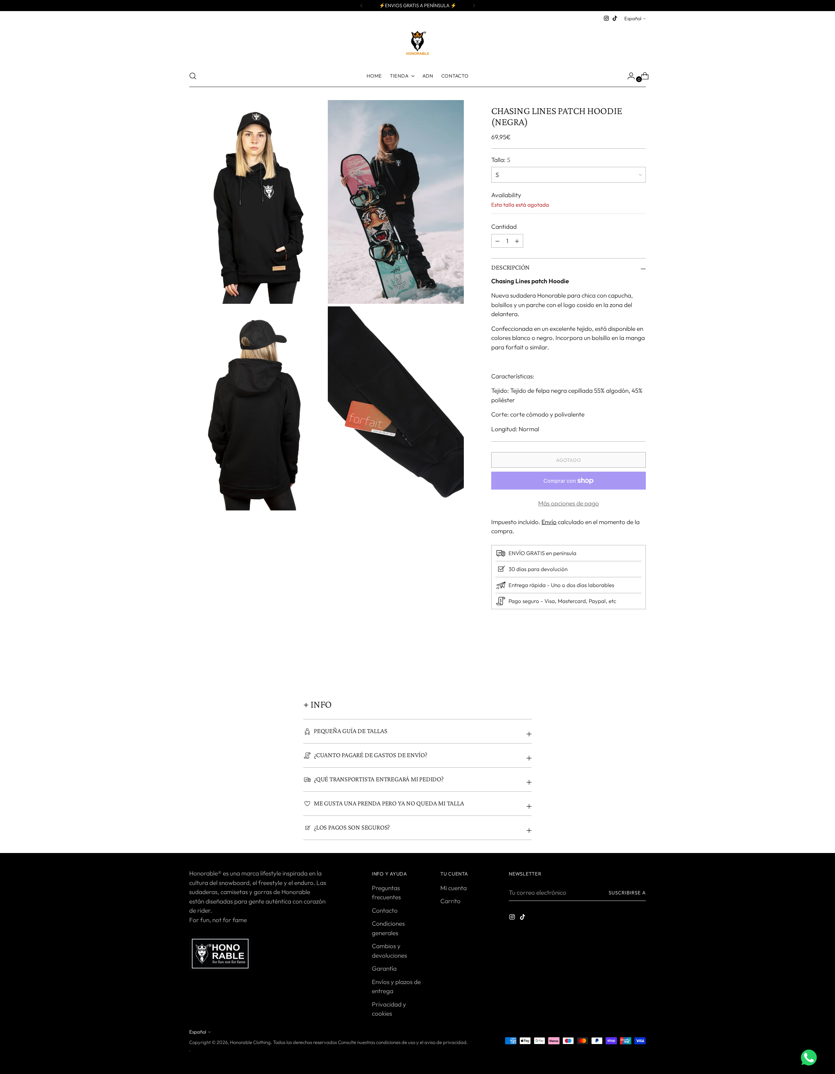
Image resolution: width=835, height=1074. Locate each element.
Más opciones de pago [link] (568, 503)
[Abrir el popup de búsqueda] (192, 75)
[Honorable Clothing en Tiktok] (615, 18)
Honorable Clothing (250, 1042)
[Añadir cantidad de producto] (497, 240)
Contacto (385, 910)
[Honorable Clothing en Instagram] (606, 18)
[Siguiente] (474, 5)
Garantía (384, 968)
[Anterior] (361, 5)
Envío (548, 522)
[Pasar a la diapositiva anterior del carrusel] (625, 663)
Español (632, 18)
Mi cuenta (453, 888)
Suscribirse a (627, 893)
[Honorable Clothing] (417, 43)
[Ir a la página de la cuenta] (628, 75)
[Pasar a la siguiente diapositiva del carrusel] (640, 663)
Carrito (450, 901)
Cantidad (504, 226)
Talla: (500, 160)
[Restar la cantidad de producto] (517, 240)
